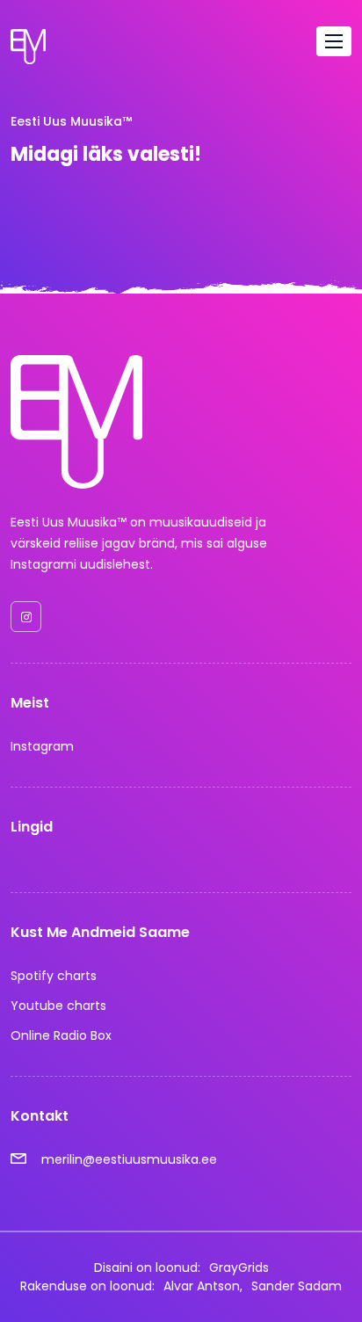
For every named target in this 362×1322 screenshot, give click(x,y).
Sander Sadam (296, 1286)
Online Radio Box (61, 1035)
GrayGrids (239, 1267)
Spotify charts (54, 975)
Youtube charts (58, 1005)
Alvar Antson (201, 1286)
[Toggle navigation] (333, 41)
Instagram (42, 746)
